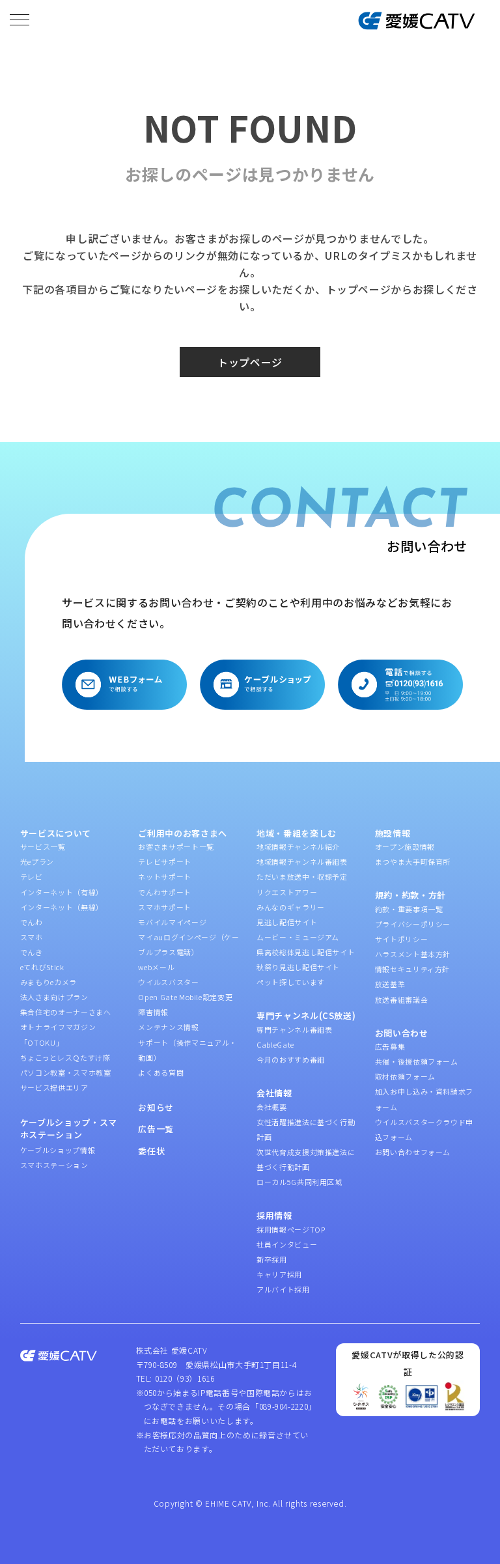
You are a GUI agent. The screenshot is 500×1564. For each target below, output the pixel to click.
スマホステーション (54, 1165)
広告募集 (390, 1046)
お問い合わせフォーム (413, 1152)
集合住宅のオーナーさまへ (65, 1012)
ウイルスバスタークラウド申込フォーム (424, 1129)
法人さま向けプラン (54, 997)
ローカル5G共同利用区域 (299, 1182)
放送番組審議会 (401, 999)
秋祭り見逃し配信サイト (298, 967)
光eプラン (37, 861)
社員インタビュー (287, 1244)
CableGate (275, 1044)
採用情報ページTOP (291, 1229)
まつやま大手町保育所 (413, 861)
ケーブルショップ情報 (58, 1150)
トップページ (250, 362)
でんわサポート (164, 892)
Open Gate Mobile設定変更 (185, 997)
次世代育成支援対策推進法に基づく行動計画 (306, 1159)
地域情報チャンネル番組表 (302, 861)
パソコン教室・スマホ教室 (65, 1072)
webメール (156, 967)
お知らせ (156, 1107)
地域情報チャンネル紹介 (298, 846)
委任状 (151, 1151)
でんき (31, 952)
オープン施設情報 (405, 846)
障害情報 (153, 1012)
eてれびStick (42, 967)
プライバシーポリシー (413, 924)
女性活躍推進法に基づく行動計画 (306, 1129)
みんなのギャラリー (291, 907)
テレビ (31, 876)
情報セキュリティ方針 (413, 969)
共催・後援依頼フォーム (416, 1061)
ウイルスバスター (168, 982)
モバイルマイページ (172, 922)
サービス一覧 (43, 846)
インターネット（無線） (62, 907)
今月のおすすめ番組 (291, 1059)
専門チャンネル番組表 (295, 1029)
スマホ (31, 937)
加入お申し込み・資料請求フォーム (424, 1098)
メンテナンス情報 (168, 1027)
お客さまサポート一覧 (176, 846)
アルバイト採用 (283, 1289)
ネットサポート (164, 876)
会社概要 (272, 1107)
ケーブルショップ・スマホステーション (68, 1128)
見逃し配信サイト (287, 922)
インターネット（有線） (62, 892)
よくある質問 (161, 1072)
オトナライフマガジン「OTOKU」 (58, 1034)
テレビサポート (164, 861)
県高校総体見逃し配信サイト (306, 952)
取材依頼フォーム (405, 1076)
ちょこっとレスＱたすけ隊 (65, 1057)
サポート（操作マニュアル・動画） (187, 1050)
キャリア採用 (279, 1274)
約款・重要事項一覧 (409, 909)
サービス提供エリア (54, 1087)
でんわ (31, 922)
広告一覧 (156, 1129)
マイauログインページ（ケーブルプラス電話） (188, 944)
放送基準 (390, 984)
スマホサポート (164, 907)
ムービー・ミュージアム (298, 937)
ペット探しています (291, 982)
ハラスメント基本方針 (413, 954)
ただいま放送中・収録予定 (302, 876)
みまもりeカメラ (48, 982)
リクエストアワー (287, 892)
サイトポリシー (401, 939)
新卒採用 (272, 1259)
